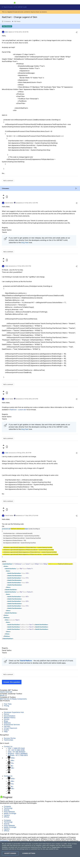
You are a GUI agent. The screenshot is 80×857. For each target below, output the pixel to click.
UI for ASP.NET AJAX (20, 7)
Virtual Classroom (10, 728)
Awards (6, 810)
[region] (40, 849)
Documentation (9, 716)
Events (6, 730)
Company (7, 806)
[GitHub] (9, 770)
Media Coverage (10, 813)
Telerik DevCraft (6, 692)
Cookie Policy (56, 847)
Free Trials (8, 704)
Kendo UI (3, 695)
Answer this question (11, 682)
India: (16, 752)
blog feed (24, 242)
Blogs (6, 721)
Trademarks (4, 841)
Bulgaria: (17, 753)
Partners (7, 726)
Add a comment (8, 180)
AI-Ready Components (18, 699)
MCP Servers (5, 699)
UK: (16, 750)
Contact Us (8, 746)
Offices (6, 817)
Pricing (6, 706)
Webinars (7, 723)
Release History (9, 718)
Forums (6, 719)
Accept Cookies (10, 853)
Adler (6, 32)
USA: (16, 748)
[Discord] (9, 773)
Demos (6, 714)
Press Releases (9, 812)
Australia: (18, 755)
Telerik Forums (7, 7)
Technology (8, 808)
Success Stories (10, 738)
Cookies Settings (28, 853)
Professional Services (12, 725)
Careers (7, 815)
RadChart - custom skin (18, 410)
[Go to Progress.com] (6, 798)
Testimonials (8, 740)
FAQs (6, 732)
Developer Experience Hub (14, 712)
